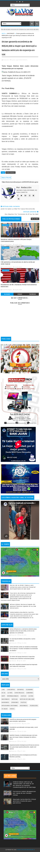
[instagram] (22, 2)
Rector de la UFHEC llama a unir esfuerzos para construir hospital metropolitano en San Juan (23, 587)
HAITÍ (3, 696)
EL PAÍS (10, 693)
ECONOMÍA (29, 689)
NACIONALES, (24, 60)
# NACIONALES (10, 172)
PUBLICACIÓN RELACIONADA (11, 219)
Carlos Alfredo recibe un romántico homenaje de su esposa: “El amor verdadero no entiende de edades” (24, 648)
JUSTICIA (23, 696)
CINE (3, 689)
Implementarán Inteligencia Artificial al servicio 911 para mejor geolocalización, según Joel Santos (24, 747)
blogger (7, 294)
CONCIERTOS (11, 689)
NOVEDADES (5, 702)
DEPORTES (20, 689)
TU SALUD (4, 709)
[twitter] (20, 2)
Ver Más (35, 219)
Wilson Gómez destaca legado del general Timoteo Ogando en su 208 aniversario (23, 606)
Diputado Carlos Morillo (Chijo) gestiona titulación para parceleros (24, 801)
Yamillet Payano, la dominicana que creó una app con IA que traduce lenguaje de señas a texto (23, 737)
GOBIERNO (30, 693)
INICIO (3, 33)
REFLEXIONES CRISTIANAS (10, 705)
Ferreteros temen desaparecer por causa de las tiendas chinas (24, 793)
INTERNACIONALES (13, 696)
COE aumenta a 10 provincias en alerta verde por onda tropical (18, 263)
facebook (32, 294)
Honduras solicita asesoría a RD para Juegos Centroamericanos (16, 240)
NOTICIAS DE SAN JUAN (27, 699)
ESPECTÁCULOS (19, 693)
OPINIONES (14, 702)
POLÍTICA (23, 702)
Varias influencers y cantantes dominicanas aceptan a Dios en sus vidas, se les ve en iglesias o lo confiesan (23, 631)
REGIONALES (24, 705)
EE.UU (3, 693)
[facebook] (17, 2)
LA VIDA (31, 696)
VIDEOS (12, 709)
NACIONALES (10, 33)
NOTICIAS (15, 699)
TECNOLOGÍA (34, 705)
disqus (20, 294)
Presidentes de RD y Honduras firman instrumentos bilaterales (19, 285)
